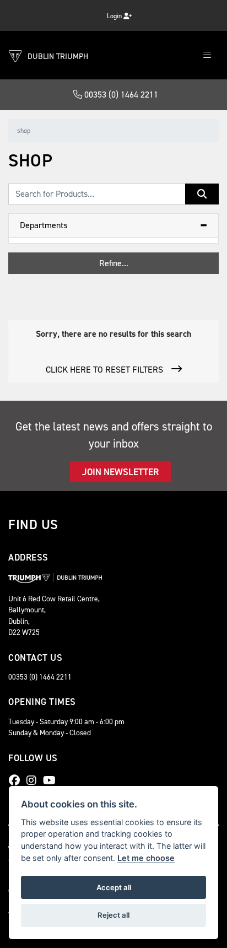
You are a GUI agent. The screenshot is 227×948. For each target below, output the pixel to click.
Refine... (113, 263)
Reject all (113, 915)
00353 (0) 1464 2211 (120, 94)
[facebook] (17, 780)
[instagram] (34, 780)
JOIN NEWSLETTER (120, 472)
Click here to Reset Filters (104, 369)
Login (115, 16)
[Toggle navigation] (207, 55)
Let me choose (146, 858)
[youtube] (52, 780)
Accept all (113, 887)
